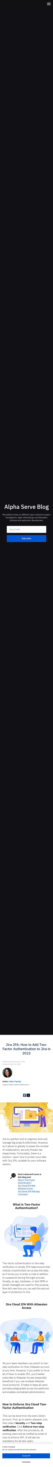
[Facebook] (24, 1095)
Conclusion (23, 1194)
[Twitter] (28, 1095)
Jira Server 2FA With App (29, 1191)
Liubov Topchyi (15, 1081)
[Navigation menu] (49, 4)
